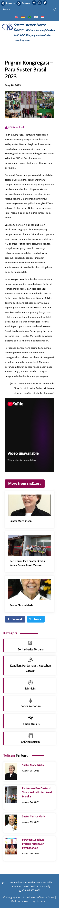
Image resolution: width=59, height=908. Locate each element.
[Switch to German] (23, 16)
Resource (10, 3)
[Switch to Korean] (36, 16)
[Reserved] (18, 3)
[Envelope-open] (39, 2)
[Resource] (3, 3)
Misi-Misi (30, 688)
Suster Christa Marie (23, 605)
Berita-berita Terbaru (31, 649)
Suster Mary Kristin (21, 521)
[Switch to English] (16, 16)
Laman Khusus (30, 724)
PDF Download (16, 127)
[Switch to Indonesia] (42, 16)
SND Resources (30, 741)
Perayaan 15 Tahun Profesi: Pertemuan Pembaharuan (33, 843)
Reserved (26, 3)
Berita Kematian (31, 706)
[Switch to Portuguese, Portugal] (29, 16)
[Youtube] (34, 2)
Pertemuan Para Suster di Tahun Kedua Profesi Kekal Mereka (37, 792)
